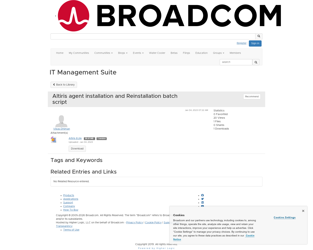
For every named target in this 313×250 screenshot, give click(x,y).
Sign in (255, 43)
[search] (256, 62)
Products (68, 195)
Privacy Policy (134, 222)
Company (69, 206)
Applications (70, 199)
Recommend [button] (252, 96)
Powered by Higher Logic (156, 248)
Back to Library (65, 85)
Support (68, 202)
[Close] (303, 211)
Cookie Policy (153, 222)
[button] (258, 36)
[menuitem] (242, 42)
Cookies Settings (285, 217)
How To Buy (70, 210)
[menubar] (242, 42)
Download (77, 148)
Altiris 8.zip (75, 138)
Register (242, 43)
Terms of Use (71, 230)
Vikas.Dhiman (61, 129)
